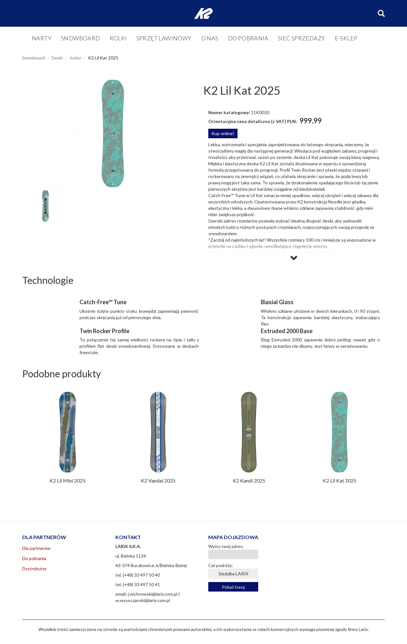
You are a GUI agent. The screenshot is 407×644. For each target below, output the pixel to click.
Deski (57, 57)
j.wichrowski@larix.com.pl (152, 594)
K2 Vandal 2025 (158, 480)
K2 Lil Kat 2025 (339, 480)
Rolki (118, 38)
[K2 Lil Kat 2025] (113, 133)
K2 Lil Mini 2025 (68, 480)
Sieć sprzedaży (301, 38)
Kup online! (222, 133)
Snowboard (80, 38)
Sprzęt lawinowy (164, 38)
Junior (75, 57)
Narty (42, 38)
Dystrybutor (34, 568)
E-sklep (346, 38)
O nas (209, 38)
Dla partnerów (36, 548)
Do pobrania (248, 38)
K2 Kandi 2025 (249, 480)
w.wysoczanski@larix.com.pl (142, 600)
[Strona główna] (204, 13)
